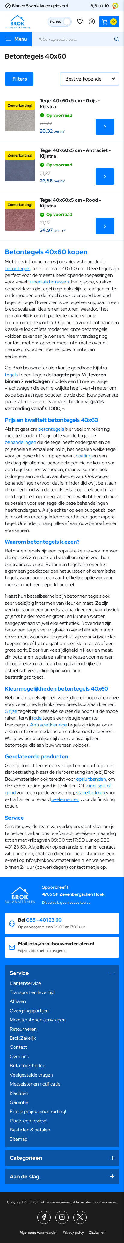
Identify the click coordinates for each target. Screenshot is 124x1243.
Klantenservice (25, 983)
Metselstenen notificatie (35, 1084)
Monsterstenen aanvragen (38, 1020)
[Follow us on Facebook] (44, 1217)
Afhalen (18, 1001)
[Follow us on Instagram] (62, 1217)
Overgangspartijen (29, 1010)
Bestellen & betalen (30, 1130)
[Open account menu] (91, 21)
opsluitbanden (91, 779)
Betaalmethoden (27, 1065)
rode (37, 718)
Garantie (19, 1102)
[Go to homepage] (17, 21)
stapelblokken (90, 792)
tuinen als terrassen (48, 282)
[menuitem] (62, 983)
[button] (62, 923)
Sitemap (18, 1139)
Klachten (19, 1093)
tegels (11, 375)
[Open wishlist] (80, 21)
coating (83, 456)
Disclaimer (97, 1232)
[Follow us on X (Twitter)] (80, 1217)
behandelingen (20, 442)
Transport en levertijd (32, 992)
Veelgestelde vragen (31, 1075)
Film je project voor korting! (38, 1111)
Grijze (11, 711)
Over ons (19, 1056)
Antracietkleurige (48, 725)
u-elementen (65, 799)
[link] (20, 116)
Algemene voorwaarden (39, 1232)
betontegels (17, 268)
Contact (18, 1047)
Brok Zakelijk (23, 1038)
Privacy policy (73, 1232)
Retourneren (23, 1029)
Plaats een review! (28, 1121)
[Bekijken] (105, 127)
